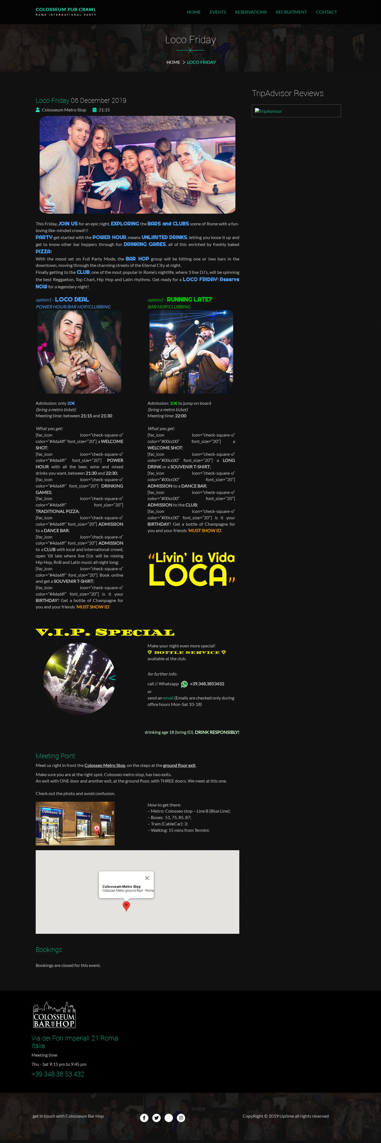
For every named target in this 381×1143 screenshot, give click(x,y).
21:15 (104, 109)
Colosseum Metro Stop (63, 109)
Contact (326, 11)
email (168, 697)
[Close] (147, 878)
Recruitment (291, 11)
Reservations (251, 11)
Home (194, 11)
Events (218, 11)
